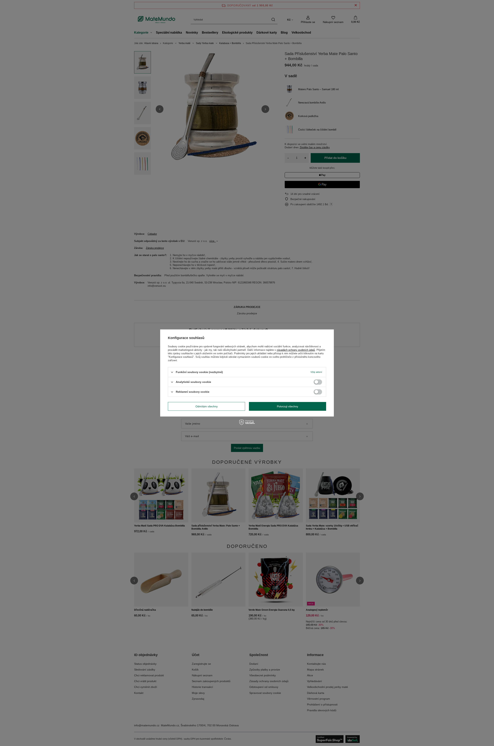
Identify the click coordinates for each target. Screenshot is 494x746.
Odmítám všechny (206, 406)
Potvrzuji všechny (287, 406)
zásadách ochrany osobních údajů (296, 349)
